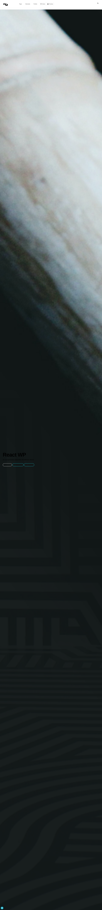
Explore (8, 464)
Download (30, 464)
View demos (19, 464)
